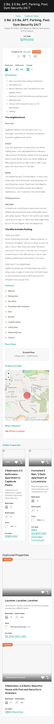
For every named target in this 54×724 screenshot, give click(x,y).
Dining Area (13, 296)
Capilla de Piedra (32, 16)
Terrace (11, 337)
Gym (10, 312)
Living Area (13, 327)
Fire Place (12, 301)
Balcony (11, 291)
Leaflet (26, 420)
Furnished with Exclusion (19, 306)
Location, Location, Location (21, 600)
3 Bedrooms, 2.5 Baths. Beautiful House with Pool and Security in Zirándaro (23, 689)
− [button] (8, 377)
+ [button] (8, 373)
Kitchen (11, 317)
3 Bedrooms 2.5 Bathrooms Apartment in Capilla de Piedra (13, 477)
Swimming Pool (14, 332)
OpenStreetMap (36, 420)
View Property (27, 589)
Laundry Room (14, 322)
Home (18, 16)
